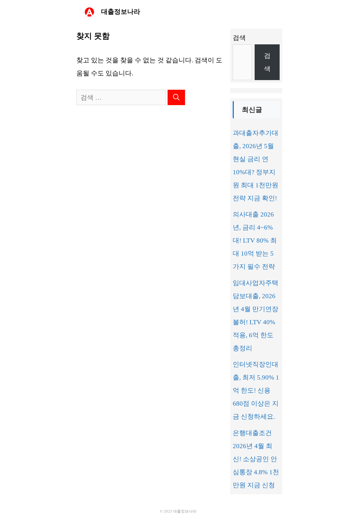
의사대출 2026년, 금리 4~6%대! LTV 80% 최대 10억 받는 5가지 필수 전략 (255, 240)
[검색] (176, 97)
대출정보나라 (120, 11)
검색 (239, 37)
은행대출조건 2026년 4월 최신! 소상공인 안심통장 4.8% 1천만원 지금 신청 (256, 459)
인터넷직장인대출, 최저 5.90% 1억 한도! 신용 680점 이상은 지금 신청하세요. (256, 390)
